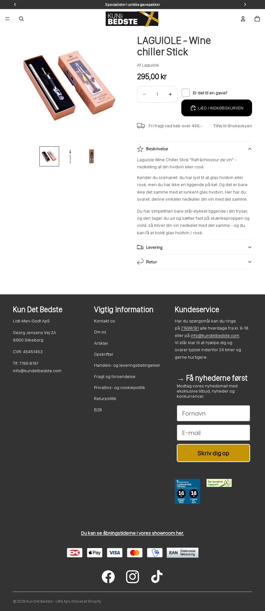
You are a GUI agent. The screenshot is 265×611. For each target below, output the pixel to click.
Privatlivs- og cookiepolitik (119, 387)
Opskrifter (103, 354)
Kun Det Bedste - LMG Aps (48, 601)
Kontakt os (104, 320)
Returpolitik (105, 398)
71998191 (190, 328)
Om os (100, 331)
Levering (154, 247)
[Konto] (243, 19)
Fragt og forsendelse (114, 376)
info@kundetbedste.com (215, 335)
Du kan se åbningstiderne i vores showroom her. (132, 533)
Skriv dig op (213, 453)
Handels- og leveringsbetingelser (127, 365)
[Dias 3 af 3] (91, 156)
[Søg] (21, 19)
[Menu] (7, 18)
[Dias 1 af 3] (49, 156)
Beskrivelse (157, 149)
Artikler (101, 343)
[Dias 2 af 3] (70, 156)
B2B (98, 409)
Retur (151, 262)
